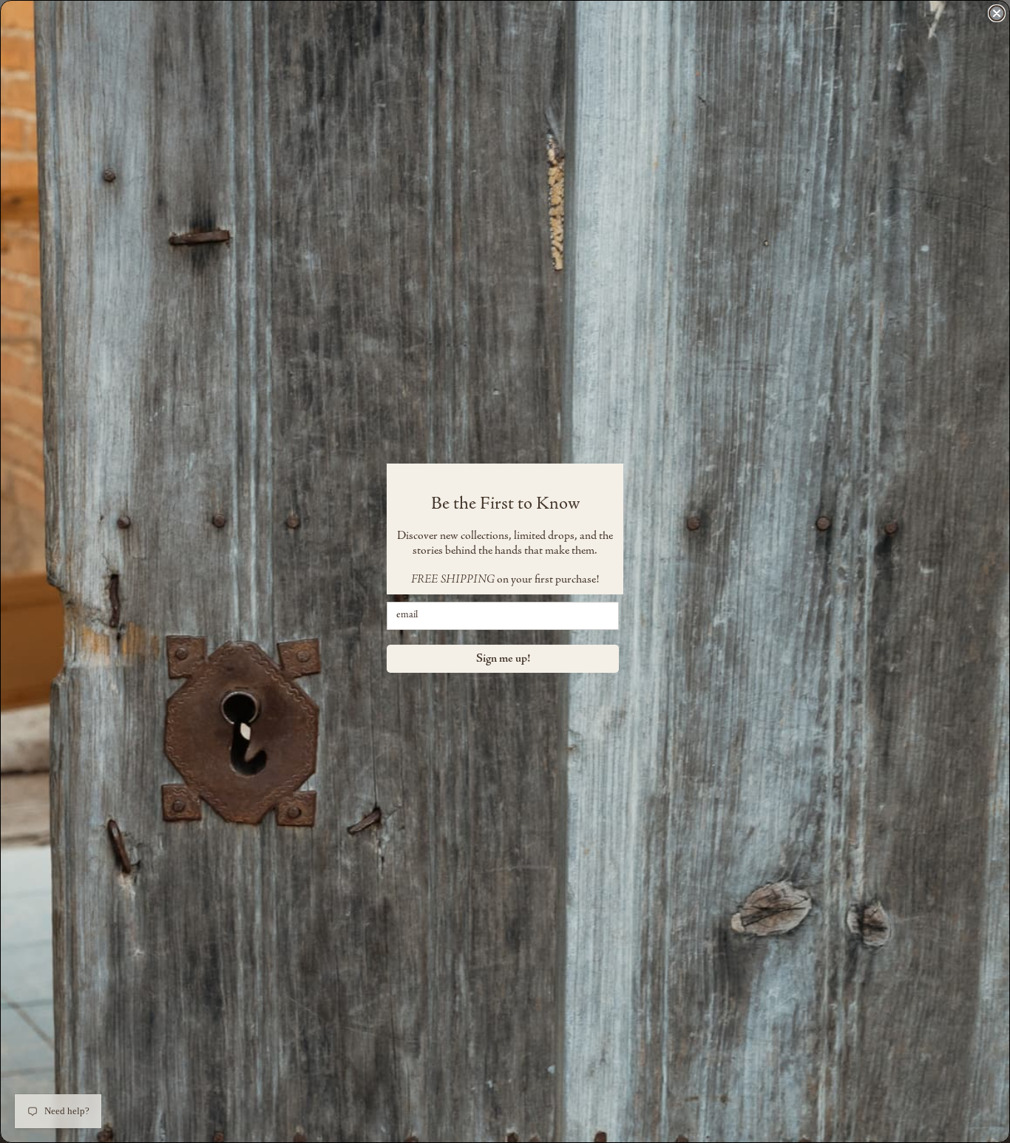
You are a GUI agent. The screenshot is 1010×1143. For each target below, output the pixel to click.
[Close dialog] (996, 13)
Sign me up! (503, 659)
